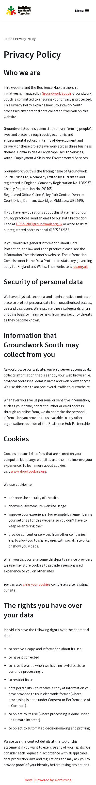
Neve (29, 780)
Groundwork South (56, 93)
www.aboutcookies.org (28, 471)
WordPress (62, 780)
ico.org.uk (80, 266)
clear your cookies (36, 584)
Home (8, 38)
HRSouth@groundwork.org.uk (39, 224)
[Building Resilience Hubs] (18, 10)
